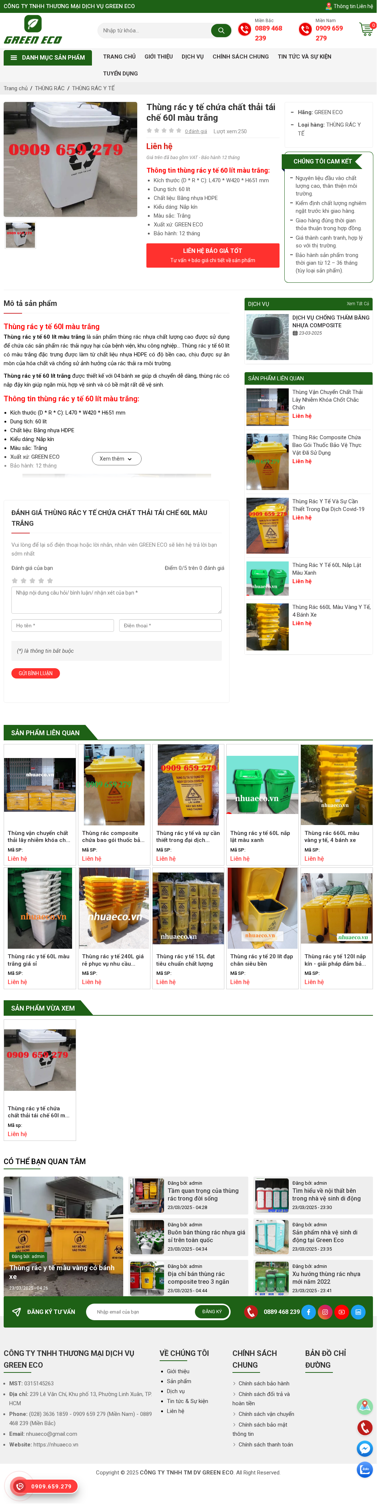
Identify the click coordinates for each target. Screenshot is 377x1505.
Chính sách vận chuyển (265, 1414)
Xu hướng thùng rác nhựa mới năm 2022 (326, 1277)
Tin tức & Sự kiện (187, 1401)
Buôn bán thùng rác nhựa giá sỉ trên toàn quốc (206, 1236)
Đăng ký (212, 1311)
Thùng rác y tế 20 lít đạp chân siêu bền (261, 960)
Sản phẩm (179, 1381)
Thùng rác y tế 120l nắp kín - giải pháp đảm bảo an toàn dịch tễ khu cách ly (335, 960)
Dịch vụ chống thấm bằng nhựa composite (331, 321)
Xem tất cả (358, 303)
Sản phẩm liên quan (45, 733)
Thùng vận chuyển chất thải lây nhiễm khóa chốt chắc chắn (327, 400)
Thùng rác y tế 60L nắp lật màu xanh (326, 569)
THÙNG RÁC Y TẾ (93, 88)
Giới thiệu (178, 1371)
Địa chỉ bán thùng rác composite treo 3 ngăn (198, 1277)
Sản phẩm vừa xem (43, 1008)
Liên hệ (175, 1411)
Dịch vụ (176, 1391)
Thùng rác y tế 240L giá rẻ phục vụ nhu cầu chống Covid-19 (113, 960)
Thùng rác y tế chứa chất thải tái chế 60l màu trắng (40, 1112)
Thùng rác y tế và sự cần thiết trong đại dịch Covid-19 (328, 505)
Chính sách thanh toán (265, 1444)
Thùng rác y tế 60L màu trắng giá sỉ (39, 960)
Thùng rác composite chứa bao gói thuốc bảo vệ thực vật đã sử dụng (327, 445)
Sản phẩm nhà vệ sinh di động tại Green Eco (325, 1236)
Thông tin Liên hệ (352, 6)
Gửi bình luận (36, 673)
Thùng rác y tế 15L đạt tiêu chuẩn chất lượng (185, 960)
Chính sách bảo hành (263, 1383)
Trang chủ (16, 88)
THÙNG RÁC (50, 88)
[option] (70, 159)
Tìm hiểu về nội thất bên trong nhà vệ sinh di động (326, 1194)
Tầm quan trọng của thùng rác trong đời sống (203, 1194)
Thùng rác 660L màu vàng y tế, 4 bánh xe (331, 611)
